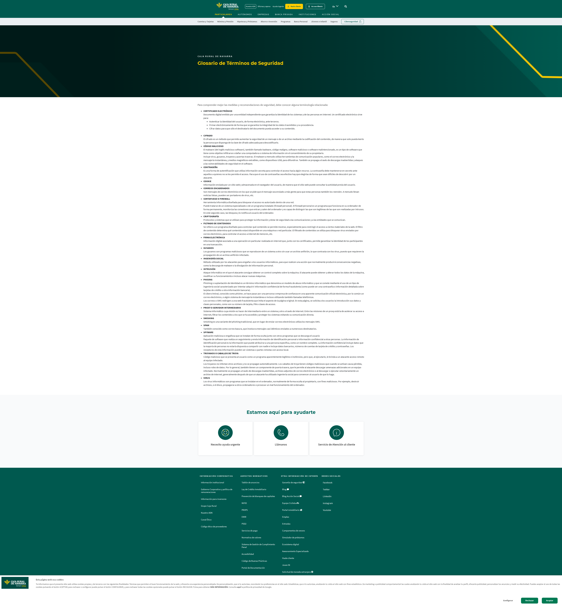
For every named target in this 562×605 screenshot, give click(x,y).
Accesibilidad (248, 554)
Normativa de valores (251, 537)
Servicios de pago (250, 530)
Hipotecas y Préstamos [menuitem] (247, 21)
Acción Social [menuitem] (330, 14)
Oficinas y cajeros (264, 6)
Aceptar (549, 600)
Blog (284, 489)
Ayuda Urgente (278, 6)
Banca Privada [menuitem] (284, 14)
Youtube (327, 510)
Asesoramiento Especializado (295, 551)
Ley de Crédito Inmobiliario (254, 489)
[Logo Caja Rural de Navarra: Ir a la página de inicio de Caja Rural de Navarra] (227, 6)
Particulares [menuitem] (223, 14)
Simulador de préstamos (293, 537)
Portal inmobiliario (291, 510)
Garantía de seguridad (292, 482)
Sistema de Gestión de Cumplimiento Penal (258, 546)
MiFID (244, 503)
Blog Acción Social (291, 496)
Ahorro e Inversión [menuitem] (269, 21)
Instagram (328, 503)
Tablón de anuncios (250, 482)
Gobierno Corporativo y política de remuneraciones (216, 490)
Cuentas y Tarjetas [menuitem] (206, 21)
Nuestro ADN (250, 6)
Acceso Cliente (317, 6)
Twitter (326, 489)
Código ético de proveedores (214, 526)
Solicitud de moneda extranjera (296, 572)
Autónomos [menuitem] (245, 14)
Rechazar (529, 600)
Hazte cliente (296, 6)
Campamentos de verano (293, 530)
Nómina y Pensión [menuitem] (225, 21)
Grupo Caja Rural (209, 506)
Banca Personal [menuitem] (300, 21)
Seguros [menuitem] (334, 21)
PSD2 (244, 523)
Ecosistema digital (290, 544)
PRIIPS (245, 510)
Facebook (327, 482)
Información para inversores (213, 499)
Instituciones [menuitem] (307, 14)
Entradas (286, 523)
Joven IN (286, 565)
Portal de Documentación (253, 568)
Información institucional (212, 482)
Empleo (285, 517)
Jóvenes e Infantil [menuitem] (319, 21)
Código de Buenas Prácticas (254, 561)
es (334, 6)
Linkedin (327, 496)
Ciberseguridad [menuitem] (351, 21)
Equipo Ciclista (289, 503)
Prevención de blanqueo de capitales (258, 496)
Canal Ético (206, 519)
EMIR (244, 517)
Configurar (508, 600)
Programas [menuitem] (285, 21)
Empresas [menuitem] (263, 14)
